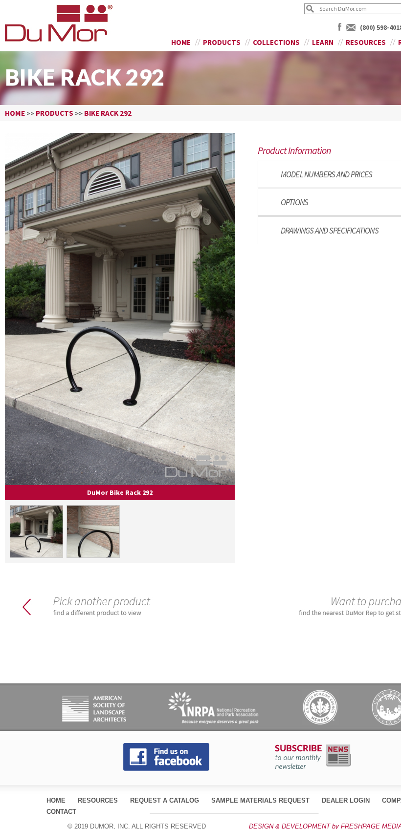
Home (181, 42)
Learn (323, 42)
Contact (61, 811)
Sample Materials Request (260, 800)
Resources (366, 42)
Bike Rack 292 (108, 113)
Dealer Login (346, 800)
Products (222, 42)
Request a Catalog (164, 800)
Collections (276, 42)
